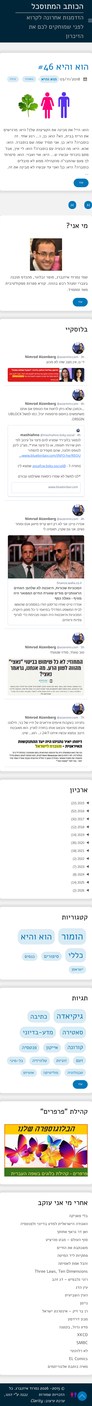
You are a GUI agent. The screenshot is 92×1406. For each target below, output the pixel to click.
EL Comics (78, 1359)
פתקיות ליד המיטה (72, 1255)
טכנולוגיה (75, 1072)
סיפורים (51, 956)
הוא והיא (49, 79)
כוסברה (29, 79)
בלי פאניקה (78, 1216)
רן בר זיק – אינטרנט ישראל (65, 1311)
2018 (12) (77, 827)
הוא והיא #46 (63, 67)
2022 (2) (78, 859)
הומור (72, 936)
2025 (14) (77, 882)
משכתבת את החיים (72, 1247)
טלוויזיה (39, 1061)
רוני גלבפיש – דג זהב (70, 1279)
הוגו (8, 1394)
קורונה (75, 1047)
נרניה (13, 79)
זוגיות (61, 1061)
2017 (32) (77, 819)
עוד (81, 183)
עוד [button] (80, 302)
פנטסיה (29, 1047)
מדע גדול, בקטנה (73, 1327)
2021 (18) (77, 851)
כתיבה (38, 1016)
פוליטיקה (50, 1072)
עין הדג (82, 1287)
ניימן (84, 1303)
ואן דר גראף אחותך (72, 1232)
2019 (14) (77, 835)
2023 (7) (78, 867)
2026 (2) (78, 890)
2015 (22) (77, 803)
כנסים (30, 957)
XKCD (82, 1335)
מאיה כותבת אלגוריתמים (68, 1366)
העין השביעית (76, 1295)
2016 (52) (77, 811)
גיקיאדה (69, 1016)
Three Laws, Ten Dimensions (61, 1271)
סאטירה (72, 1032)
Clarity (36, 1401)
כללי (75, 955)
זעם (79, 1060)
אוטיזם (28, 1072)
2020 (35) (77, 843)
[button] (88, 205)
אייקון (52, 1047)
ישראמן (77, 969)
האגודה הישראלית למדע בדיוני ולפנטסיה (54, 1224)
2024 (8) (78, 874)
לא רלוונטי (79, 1351)
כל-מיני (16, 1061)
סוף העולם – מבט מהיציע (67, 1240)
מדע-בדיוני (38, 1032)
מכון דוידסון (78, 1319)
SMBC (82, 1343)
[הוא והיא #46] (46, 105)
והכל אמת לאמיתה (73, 1263)
